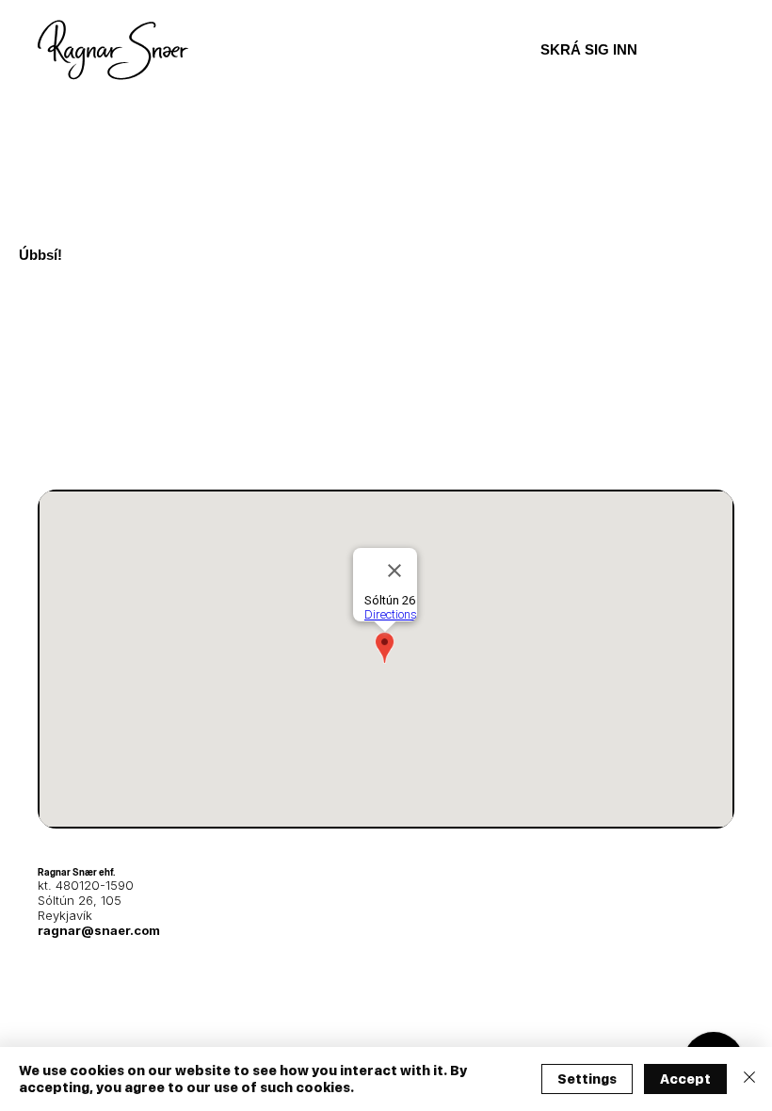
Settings (587, 1079)
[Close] (749, 1079)
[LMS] (717, 50)
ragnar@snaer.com (99, 930)
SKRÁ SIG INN (588, 49)
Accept (685, 1079)
